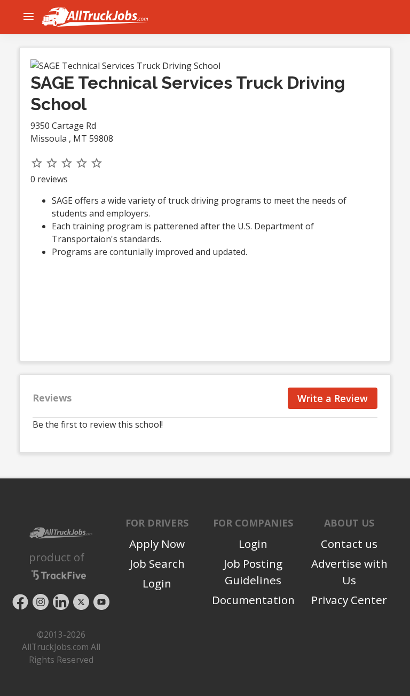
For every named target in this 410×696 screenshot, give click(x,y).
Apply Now (157, 543)
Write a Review (332, 398)
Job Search (157, 563)
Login (157, 583)
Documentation (253, 599)
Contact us (349, 543)
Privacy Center (349, 599)
